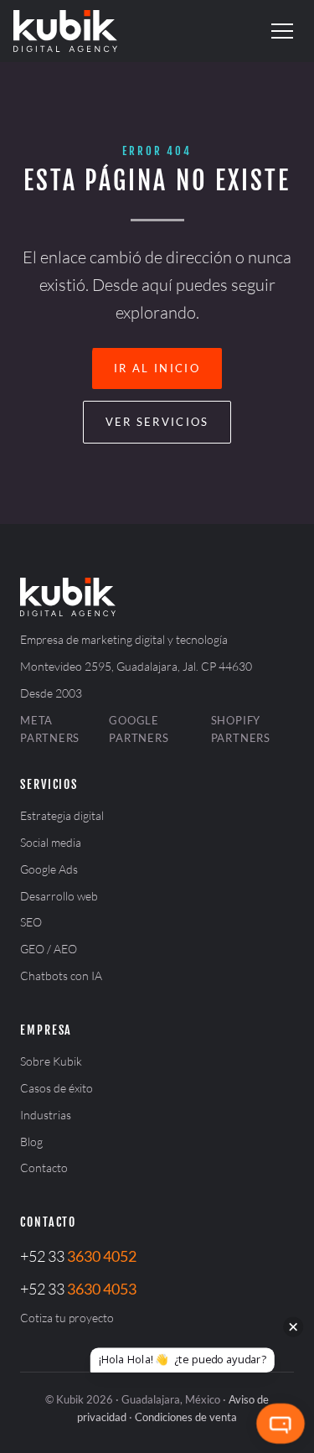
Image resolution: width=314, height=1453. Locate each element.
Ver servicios (157, 421)
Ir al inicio (157, 368)
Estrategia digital (62, 815)
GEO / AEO (48, 949)
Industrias (45, 1115)
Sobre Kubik (51, 1061)
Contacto (44, 1167)
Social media (50, 842)
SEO (31, 922)
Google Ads (49, 869)
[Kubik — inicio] (65, 31)
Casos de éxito (56, 1088)
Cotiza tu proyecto (67, 1317)
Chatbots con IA (61, 975)
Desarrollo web (59, 896)
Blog (31, 1141)
